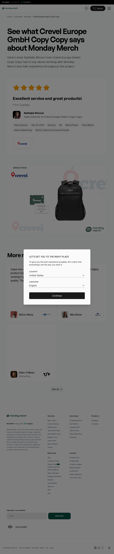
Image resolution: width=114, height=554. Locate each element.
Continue (57, 295)
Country (33, 272)
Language (33, 282)
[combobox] (57, 275)
